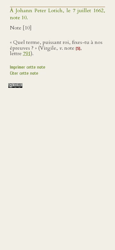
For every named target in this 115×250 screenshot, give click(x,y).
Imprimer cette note (27, 67)
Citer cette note (24, 73)
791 (27, 53)
